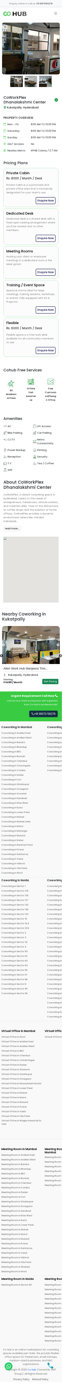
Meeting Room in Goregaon (16, 1206)
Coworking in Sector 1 (13, 886)
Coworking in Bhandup (14, 747)
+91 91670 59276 (44, 714)
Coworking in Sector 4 (13, 946)
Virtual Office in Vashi (13, 1111)
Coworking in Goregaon (14, 789)
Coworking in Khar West (14, 803)
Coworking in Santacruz (14, 854)
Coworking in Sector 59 (14, 951)
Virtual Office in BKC (12, 1050)
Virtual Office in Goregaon (16, 1078)
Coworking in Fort (11, 779)
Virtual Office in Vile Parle (15, 1116)
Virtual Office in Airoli (13, 1036)
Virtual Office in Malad (14, 1092)
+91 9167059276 (44, 3)
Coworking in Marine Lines (15, 821)
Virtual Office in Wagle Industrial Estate (21, 1122)
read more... (12, 528)
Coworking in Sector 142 (15, 914)
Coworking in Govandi (13, 793)
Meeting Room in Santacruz (16, 1248)
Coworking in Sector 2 (13, 932)
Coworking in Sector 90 (14, 988)
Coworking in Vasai (12, 858)
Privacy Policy (21, 1379)
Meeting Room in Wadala (15, 1266)
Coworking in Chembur (14, 761)
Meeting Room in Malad (14, 1229)
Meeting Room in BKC (13, 1173)
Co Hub (31, 1369)
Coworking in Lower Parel (15, 812)
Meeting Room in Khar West (16, 1215)
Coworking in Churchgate (15, 765)
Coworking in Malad (12, 817)
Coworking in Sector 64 (14, 965)
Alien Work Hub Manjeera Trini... (25, 668)
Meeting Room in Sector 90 (16, 1284)
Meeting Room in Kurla (14, 1220)
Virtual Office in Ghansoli (15, 1069)
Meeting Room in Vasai (14, 1252)
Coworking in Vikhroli (13, 863)
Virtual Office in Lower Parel (17, 1088)
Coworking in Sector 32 (14, 942)
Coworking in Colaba (13, 770)
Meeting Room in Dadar (14, 1192)
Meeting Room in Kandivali (16, 1211)
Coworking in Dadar (12, 775)
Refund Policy (40, 1379)
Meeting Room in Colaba (15, 1187)
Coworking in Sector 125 (14, 890)
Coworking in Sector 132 (14, 904)
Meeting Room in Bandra (15, 1164)
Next (55, 645)
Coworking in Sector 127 (14, 900)
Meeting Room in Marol (14, 1234)
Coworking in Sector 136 (14, 909)
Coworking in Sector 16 (14, 918)
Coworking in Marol (12, 826)
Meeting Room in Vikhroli (15, 1257)
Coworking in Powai (12, 849)
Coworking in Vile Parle (14, 868)
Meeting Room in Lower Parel (17, 1225)
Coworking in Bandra (13, 742)
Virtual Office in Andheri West (18, 1046)
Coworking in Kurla (11, 807)
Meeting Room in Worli (14, 1271)
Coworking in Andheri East (16, 733)
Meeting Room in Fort (13, 1197)
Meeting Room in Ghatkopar (17, 1201)
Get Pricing (50, 681)
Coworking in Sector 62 (14, 956)
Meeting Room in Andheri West (18, 1159)
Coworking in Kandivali (14, 798)
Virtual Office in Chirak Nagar (18, 1060)
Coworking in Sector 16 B (15, 928)
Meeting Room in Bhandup (16, 1169)
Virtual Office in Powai (13, 1106)
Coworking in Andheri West (16, 737)
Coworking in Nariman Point (17, 844)
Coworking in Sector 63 (14, 960)
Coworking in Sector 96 (14, 993)
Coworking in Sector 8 (13, 984)
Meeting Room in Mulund (15, 1238)
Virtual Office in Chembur (15, 1055)
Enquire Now (45, 200)
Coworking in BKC (11, 751)
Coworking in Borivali (13, 756)
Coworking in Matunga (14, 831)
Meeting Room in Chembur (16, 1183)
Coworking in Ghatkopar (15, 784)
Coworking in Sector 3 (13, 937)
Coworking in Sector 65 (14, 970)
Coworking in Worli (11, 872)
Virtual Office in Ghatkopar (16, 1074)
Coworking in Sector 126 (14, 895)
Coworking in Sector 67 (14, 974)
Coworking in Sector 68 (14, 979)
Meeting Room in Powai (14, 1243)
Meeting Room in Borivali (15, 1178)
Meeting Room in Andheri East (18, 1155)
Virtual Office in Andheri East (17, 1041)
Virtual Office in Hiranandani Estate (21, 1083)
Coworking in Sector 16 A (15, 923)
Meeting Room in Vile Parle (16, 1262)
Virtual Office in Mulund (14, 1102)
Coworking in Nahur (12, 840)
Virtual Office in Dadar (14, 1064)
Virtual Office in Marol (13, 1097)
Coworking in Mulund (13, 835)
